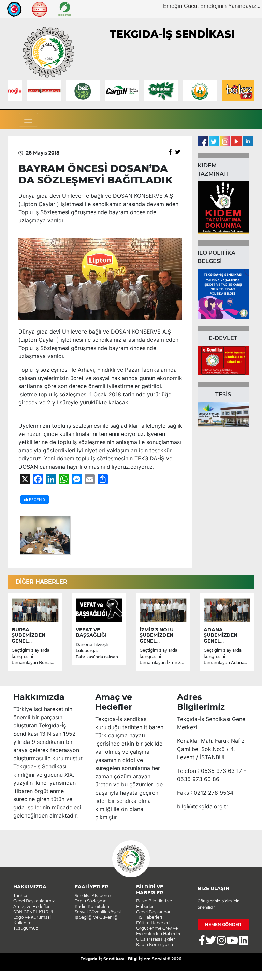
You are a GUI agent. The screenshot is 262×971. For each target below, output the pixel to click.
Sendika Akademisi (94, 895)
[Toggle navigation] (28, 120)
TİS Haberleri (149, 917)
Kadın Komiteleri (92, 906)
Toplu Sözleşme (90, 900)
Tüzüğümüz (25, 928)
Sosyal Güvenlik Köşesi (98, 911)
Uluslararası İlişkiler (155, 939)
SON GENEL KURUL (33, 911)
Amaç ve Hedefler (31, 906)
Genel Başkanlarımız (34, 900)
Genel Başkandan (154, 911)
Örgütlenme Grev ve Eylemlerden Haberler (158, 931)
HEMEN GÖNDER (223, 924)
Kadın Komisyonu (154, 944)
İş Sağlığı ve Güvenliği (96, 917)
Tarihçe (20, 895)
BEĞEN (36, 499)
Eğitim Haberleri (153, 922)
